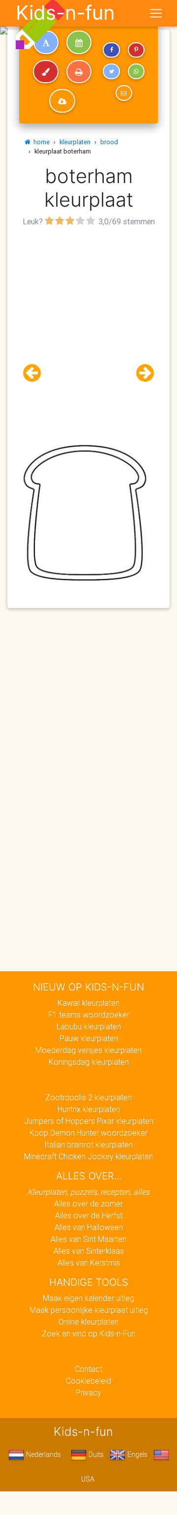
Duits (95, 1454)
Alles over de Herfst (88, 1215)
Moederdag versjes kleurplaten (88, 1050)
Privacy (88, 1392)
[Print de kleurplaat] (78, 72)
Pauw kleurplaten (88, 1038)
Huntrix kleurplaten (89, 1109)
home (40, 142)
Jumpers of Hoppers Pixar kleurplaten (88, 1121)
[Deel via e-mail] (124, 93)
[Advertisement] (88, 317)
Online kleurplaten (88, 1322)
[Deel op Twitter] (111, 71)
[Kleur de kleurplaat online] (46, 72)
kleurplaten (74, 142)
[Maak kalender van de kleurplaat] (78, 42)
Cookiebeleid (88, 1381)
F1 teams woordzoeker (88, 1015)
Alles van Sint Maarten (88, 1239)
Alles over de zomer (88, 1203)
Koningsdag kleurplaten (89, 1062)
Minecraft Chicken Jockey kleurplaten (88, 1156)
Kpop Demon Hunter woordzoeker (89, 1133)
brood (109, 142)
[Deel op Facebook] (111, 50)
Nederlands (42, 1454)
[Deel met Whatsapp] (136, 71)
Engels (136, 1454)
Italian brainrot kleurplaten (88, 1144)
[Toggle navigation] (156, 13)
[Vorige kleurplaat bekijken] (36, 373)
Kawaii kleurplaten (88, 1003)
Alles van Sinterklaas (89, 1251)
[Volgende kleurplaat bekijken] (141, 373)
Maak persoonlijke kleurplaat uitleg (89, 1310)
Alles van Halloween (89, 1227)
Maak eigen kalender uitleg (88, 1298)
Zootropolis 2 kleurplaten (88, 1097)
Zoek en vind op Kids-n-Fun (88, 1333)
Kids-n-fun (65, 13)
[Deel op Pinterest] (136, 50)
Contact (88, 1369)
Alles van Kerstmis (89, 1263)
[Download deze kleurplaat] (62, 101)
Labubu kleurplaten (89, 1026)
